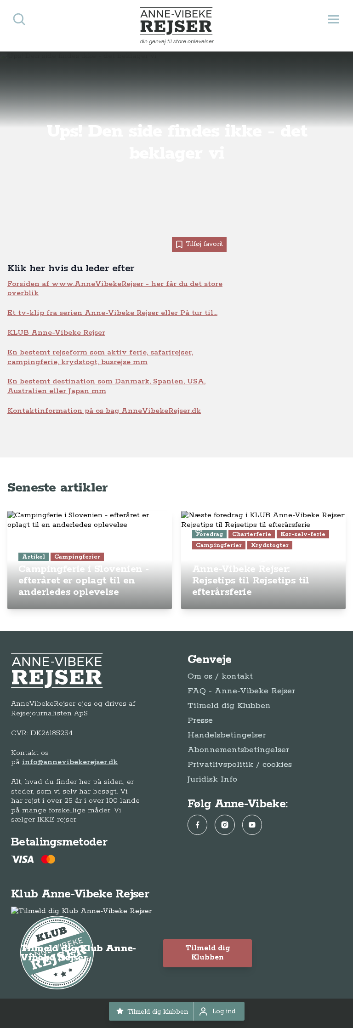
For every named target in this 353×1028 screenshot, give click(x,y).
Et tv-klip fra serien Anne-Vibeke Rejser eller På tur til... (112, 313)
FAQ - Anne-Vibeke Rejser (241, 691)
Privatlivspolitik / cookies (240, 765)
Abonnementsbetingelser (238, 750)
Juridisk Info (212, 779)
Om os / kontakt (220, 676)
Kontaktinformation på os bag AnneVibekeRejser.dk (104, 411)
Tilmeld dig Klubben (229, 706)
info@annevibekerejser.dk (70, 762)
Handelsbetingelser (227, 735)
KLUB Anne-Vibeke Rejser (56, 332)
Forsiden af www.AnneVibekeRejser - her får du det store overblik (114, 288)
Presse (200, 720)
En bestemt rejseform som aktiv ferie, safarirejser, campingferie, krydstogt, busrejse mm (100, 357)
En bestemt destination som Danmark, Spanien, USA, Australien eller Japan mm (106, 386)
